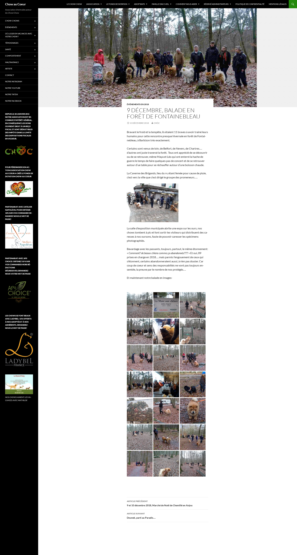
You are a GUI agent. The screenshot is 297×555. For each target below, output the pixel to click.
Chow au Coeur (15, 4)
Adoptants (139, 4)
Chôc (157, 123)
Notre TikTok (11, 94)
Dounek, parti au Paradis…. (141, 515)
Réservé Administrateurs (216, 4)
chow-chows (12, 21)
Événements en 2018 (138, 104)
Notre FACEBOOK (13, 101)
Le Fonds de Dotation (116, 4)
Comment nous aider (186, 4)
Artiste (8, 68)
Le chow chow (74, 4)
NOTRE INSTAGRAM (13, 81)
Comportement (13, 56)
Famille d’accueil (160, 4)
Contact (9, 75)
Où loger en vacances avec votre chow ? (18, 35)
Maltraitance (12, 62)
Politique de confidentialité (249, 4)
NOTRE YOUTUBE (12, 88)
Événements (11, 27)
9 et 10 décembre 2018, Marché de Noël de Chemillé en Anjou (159, 503)
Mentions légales (278, 4)
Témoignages (11, 43)
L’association (92, 4)
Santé (8, 49)
